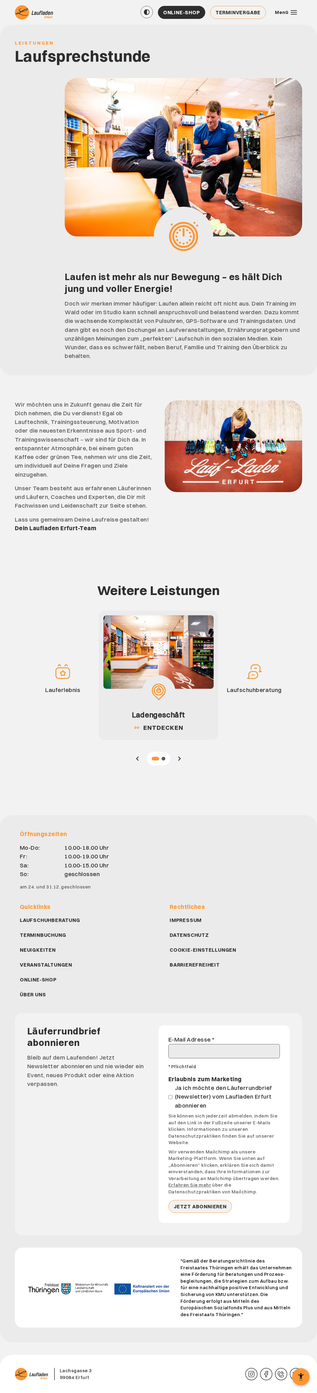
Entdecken (158, 727)
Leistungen (34, 43)
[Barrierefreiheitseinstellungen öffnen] (301, 1377)
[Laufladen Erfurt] (34, 12)
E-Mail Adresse (191, 1039)
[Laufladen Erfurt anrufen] (281, 1374)
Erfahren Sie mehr (189, 1185)
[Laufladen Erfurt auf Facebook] (266, 1374)
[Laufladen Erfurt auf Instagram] (251, 1374)
